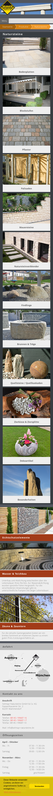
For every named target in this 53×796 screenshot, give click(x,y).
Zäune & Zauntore (14, 626)
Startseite (7, 27)
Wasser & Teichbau (14, 573)
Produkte (23, 27)
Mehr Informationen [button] (12, 792)
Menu (4, 20)
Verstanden (39, 786)
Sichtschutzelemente (16, 537)
